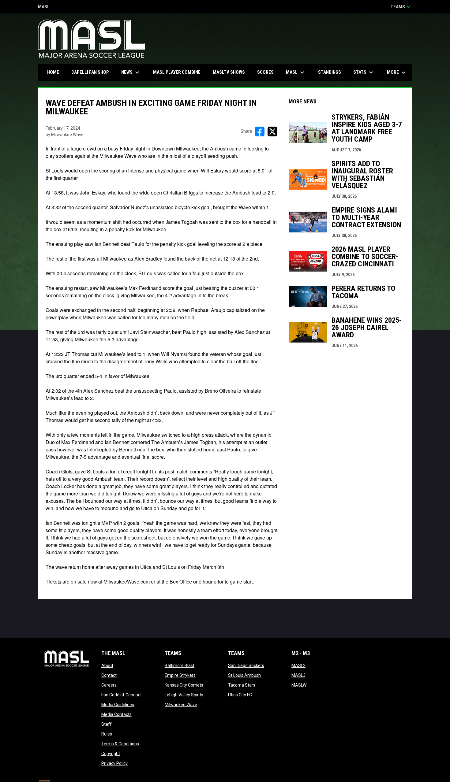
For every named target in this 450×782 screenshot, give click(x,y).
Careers (109, 685)
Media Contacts (116, 714)
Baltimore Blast (179, 665)
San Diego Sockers (246, 665)
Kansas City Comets (184, 685)
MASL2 (298, 665)
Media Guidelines (117, 704)
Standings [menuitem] (329, 72)
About (107, 665)
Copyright (110, 753)
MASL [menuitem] (296, 72)
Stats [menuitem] (364, 72)
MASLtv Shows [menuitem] (229, 72)
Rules (106, 734)
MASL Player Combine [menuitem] (177, 72)
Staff (106, 724)
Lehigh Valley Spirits (184, 694)
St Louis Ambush (244, 675)
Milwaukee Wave (181, 704)
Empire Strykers (180, 675)
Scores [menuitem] (265, 72)
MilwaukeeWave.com (126, 581)
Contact (109, 675)
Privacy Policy (114, 763)
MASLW (298, 685)
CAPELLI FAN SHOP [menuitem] (92, 72)
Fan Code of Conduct (121, 694)
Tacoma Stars (241, 685)
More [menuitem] (397, 72)
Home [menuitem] (53, 72)
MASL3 (298, 675)
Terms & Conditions (120, 743)
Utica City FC (240, 694)
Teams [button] (401, 6)
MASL (44, 7)
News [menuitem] (131, 72)
